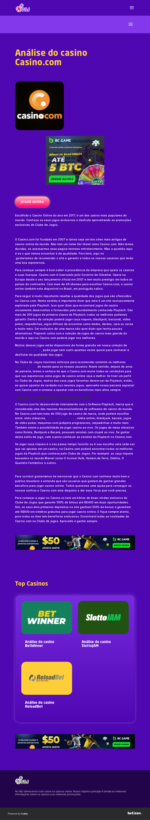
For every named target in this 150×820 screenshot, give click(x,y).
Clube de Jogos (117, 253)
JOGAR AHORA (32, 202)
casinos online (26, 366)
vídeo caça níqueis (61, 418)
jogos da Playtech (28, 350)
